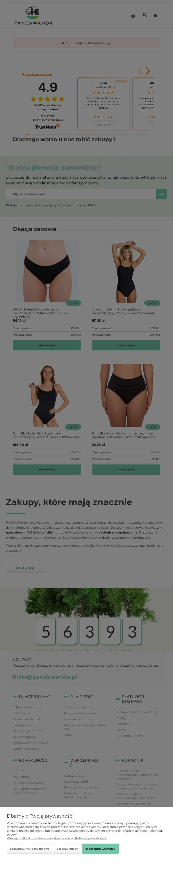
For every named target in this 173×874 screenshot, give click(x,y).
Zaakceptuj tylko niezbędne (29, 848)
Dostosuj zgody (67, 848)
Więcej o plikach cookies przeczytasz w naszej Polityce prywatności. (57, 838)
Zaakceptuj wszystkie (100, 848)
